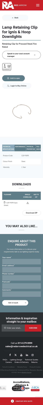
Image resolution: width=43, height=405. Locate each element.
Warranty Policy (22, 367)
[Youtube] (21, 355)
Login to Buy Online (18, 86)
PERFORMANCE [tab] (20, 146)
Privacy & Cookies (35, 367)
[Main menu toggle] (38, 5)
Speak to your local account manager (18, 55)
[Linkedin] (27, 355)
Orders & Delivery (21, 362)
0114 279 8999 (25, 343)
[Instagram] (33, 355)
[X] (15, 355)
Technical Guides (31, 360)
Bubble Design (26, 372)
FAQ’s (5, 360)
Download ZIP (31, 213)
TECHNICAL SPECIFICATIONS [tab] (8, 148)
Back (16, 18)
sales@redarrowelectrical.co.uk (21, 346)
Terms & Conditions (8, 367)
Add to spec (15, 78)
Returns (34, 362)
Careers (9, 362)
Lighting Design (16, 360)
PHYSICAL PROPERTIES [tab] (31, 148)
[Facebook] (10, 355)
